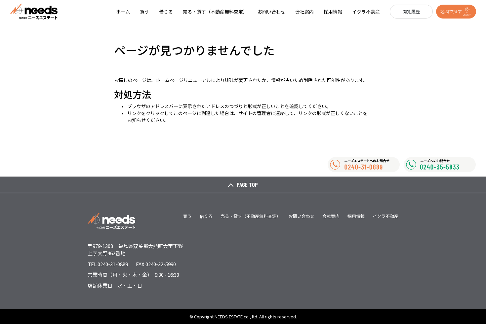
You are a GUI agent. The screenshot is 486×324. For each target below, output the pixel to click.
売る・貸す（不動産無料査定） (215, 11)
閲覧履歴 (411, 11)
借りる (166, 11)
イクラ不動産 (366, 11)
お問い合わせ (271, 11)
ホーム (123, 11)
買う (144, 11)
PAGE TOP (247, 184)
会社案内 (304, 11)
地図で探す (451, 11)
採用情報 (333, 11)
